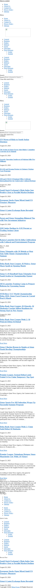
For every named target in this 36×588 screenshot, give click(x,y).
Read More (3, 343)
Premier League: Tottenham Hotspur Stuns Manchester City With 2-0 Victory (17, 455)
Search (2, 77)
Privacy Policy (8, 10)
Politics (6, 43)
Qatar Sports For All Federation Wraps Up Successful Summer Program (17, 403)
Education (7, 48)
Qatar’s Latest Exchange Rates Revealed (16, 210)
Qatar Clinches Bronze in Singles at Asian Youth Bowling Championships (17, 348)
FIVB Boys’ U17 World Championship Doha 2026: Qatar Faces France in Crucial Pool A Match (17, 296)
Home (6, 4)
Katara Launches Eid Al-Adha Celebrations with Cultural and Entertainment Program (18, 241)
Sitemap (6, 11)
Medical (6, 45)
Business (7, 41)
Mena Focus (16, 587)
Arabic (10, 52)
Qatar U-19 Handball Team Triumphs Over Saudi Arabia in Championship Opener (18, 275)
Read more (2, 492)
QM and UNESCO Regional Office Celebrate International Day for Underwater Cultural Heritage (18, 180)
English (10, 54)
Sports (6, 46)
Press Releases (8, 50)
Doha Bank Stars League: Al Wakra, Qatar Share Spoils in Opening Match (18, 265)
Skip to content (5, 1)
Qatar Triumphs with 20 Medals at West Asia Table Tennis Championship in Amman (16, 253)
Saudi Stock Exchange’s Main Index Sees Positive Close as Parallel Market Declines (17, 191)
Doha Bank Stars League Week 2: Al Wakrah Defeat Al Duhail (15, 320)
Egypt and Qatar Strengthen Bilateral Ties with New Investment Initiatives (17, 219)
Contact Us (7, 8)
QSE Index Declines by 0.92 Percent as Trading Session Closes (16, 229)
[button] (18, 15)
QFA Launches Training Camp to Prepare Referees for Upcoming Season (17, 285)
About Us (7, 6)
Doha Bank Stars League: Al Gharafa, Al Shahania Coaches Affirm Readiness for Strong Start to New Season (17, 308)
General (6, 39)
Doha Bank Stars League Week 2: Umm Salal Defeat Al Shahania (16, 428)
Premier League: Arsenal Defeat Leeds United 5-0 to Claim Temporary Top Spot (17, 376)
